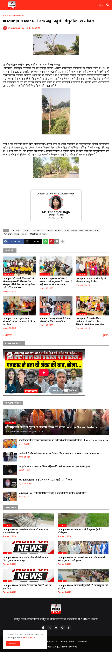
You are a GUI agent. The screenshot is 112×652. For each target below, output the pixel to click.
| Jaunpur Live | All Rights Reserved (60, 646)
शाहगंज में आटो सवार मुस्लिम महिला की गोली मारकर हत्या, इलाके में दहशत (54, 466)
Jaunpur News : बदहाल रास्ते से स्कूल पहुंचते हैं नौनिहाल (80, 531)
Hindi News (18, 16)
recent (24, 234)
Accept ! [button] (13, 643)
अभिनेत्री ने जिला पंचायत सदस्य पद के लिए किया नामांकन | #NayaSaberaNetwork (59, 453)
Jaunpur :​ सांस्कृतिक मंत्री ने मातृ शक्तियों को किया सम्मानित (55, 320)
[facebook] (43, 627)
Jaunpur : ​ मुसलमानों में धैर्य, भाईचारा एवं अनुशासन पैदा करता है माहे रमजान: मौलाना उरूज (56, 281)
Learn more (29, 637)
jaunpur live (38, 230)
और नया (8, 335)
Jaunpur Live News (54, 230)
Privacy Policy (67, 641)
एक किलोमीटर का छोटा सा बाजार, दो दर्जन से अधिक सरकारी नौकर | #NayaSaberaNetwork (63, 440)
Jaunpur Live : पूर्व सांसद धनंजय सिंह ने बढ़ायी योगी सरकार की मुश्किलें (52, 492)
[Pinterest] (51, 241)
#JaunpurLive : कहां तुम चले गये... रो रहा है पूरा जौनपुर (45, 479)
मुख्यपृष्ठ (7, 16)
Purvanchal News (11, 234)
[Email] (56, 241)
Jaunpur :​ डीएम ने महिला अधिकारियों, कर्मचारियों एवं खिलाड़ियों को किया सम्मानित (90, 321)
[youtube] (56, 627)
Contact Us (51, 641)
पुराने (105, 335)
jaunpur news (71, 230)
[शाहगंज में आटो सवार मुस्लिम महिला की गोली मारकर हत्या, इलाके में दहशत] (10, 470)
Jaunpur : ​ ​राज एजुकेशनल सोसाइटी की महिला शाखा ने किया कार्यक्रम (19, 321)
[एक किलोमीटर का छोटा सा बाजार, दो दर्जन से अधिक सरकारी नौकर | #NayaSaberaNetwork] (10, 443)
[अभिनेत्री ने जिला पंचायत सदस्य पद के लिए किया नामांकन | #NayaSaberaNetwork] (10, 456)
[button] (4, 5)
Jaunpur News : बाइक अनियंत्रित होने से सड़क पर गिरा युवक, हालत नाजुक (26, 559)
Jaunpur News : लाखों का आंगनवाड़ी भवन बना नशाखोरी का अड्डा (25, 531)
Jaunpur (27, 230)
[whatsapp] (68, 627)
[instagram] (62, 627)
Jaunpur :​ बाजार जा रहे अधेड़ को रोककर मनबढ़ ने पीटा (91, 280)
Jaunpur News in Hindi (89, 230)
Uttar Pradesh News (38, 234)
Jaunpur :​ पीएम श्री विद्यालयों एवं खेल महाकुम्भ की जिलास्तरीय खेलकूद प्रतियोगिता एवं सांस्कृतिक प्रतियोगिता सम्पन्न (19, 283)
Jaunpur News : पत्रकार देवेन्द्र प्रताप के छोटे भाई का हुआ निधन (27, 587)
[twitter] (49, 627)
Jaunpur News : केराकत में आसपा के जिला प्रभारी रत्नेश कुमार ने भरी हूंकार (81, 559)
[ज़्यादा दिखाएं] (62, 241)
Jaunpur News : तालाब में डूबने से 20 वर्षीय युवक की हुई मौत (83, 587)
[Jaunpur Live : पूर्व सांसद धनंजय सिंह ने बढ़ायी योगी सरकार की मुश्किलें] (10, 496)
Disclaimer (82, 641)
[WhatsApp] (45, 241)
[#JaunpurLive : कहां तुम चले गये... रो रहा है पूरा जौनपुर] (10, 483)
